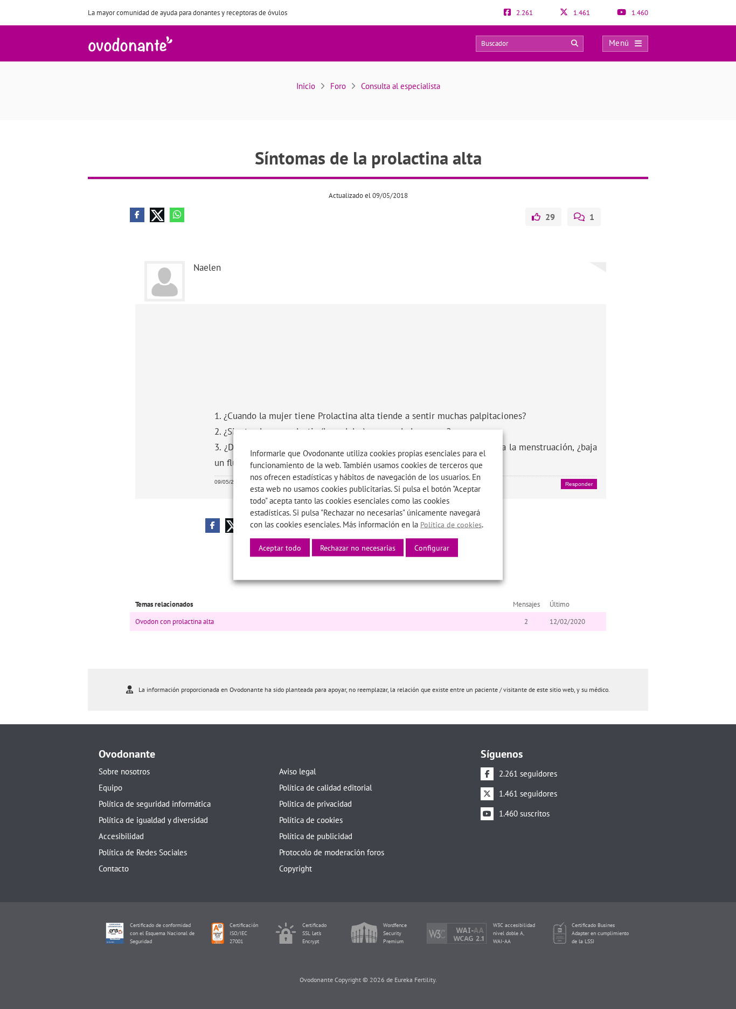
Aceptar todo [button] (280, 547)
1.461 (581, 12)
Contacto (114, 868)
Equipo (110, 788)
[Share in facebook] (137, 215)
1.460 (639, 12)
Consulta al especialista (400, 86)
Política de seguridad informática (155, 804)
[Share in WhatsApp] (177, 215)
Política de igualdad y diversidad (153, 820)
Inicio (305, 86)
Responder (579, 484)
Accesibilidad (121, 836)
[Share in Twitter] (157, 215)
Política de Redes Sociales (143, 852)
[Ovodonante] (130, 42)
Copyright (295, 868)
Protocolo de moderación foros (331, 852)
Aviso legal (297, 771)
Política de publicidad (315, 836)
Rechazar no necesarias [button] (357, 547)
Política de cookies (311, 820)
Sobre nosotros (124, 771)
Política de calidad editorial (325, 788)
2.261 (524, 12)
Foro (338, 86)
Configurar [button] (431, 547)
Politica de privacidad (315, 804)
